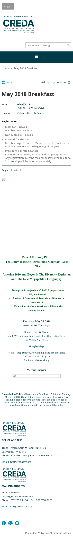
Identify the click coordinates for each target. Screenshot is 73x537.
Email (5, 461)
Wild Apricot (43, 533)
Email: (17, 506)
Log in (7, 6)
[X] (10, 523)
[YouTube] (17, 523)
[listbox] (56, 82)
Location (6, 113)
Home (5, 68)
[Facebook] (4, 523)
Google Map (36, 346)
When (5, 104)
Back (9, 82)
